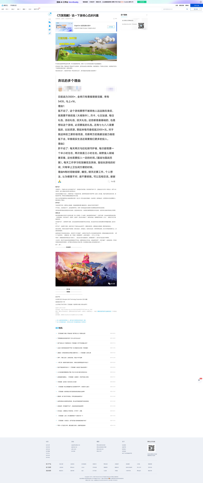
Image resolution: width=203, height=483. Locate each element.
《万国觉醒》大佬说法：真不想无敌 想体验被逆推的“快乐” (72, 420)
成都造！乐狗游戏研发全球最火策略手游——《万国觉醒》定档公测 (74, 352)
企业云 (83, 467)
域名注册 (61, 464)
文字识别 (94, 470)
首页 (3, 9)
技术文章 (48, 445)
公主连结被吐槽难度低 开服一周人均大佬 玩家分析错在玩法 (72, 372)
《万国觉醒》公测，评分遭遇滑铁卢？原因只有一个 (70, 415)
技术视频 (48, 451)
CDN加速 (95, 467)
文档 (177, 5)
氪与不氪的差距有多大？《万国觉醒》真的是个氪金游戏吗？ (73, 367)
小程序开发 (128, 470)
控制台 (187, 5)
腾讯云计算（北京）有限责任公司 (93, 480)
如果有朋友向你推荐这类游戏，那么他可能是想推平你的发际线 (73, 401)
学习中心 (48, 453)
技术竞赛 (73, 451)
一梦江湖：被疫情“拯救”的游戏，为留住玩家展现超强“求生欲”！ (73, 362)
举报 (116, 18)
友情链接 (124, 451)
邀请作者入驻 (74, 447)
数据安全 (61, 470)
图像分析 (117, 467)
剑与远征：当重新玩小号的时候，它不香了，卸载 (70, 411)
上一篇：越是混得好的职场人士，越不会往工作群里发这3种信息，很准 (71, 320)
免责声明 (124, 447)
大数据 (116, 470)
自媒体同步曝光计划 (75, 445)
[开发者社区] (13, 5)
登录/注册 (196, 5)
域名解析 (128, 464)
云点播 (105, 470)
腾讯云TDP (99, 451)
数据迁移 (150, 470)
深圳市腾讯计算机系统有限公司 (86, 478)
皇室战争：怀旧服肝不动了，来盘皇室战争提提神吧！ (71, 406)
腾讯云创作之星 (100, 449)
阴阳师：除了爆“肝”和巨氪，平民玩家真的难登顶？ (70, 396)
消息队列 (94, 464)
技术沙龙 (48, 449)
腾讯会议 (72, 467)
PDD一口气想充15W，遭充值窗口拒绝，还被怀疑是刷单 (71, 425)
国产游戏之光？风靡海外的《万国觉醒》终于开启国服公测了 (73, 343)
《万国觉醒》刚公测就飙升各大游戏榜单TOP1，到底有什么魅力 (73, 386)
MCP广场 (36, 9)
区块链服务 (84, 464)
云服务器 (72, 464)
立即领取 (111, 27)
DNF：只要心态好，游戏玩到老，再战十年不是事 (70, 357)
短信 (82, 470)
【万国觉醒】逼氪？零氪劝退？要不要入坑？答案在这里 (71, 333)
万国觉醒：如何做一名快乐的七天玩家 (67, 382)
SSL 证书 (139, 467)
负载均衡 (72, 470)
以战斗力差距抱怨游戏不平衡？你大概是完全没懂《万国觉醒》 (73, 348)
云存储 (138, 464)
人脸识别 (61, 467)
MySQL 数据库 (129, 467)
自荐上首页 (73, 449)
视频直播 (150, 464)
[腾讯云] (5, 5)
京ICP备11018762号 (113, 480)
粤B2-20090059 (105, 478)
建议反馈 (181, 5)
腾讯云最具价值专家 (101, 445)
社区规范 (124, 445)
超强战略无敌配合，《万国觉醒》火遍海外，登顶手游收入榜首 (73, 377)
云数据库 (117, 464)
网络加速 (106, 464)
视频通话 (106, 467)
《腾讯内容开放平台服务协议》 (104, 311)
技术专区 (48, 457)
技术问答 (48, 447)
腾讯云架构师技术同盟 (101, 447)
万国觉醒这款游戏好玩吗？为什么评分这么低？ (69, 338)
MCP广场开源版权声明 (127, 453)
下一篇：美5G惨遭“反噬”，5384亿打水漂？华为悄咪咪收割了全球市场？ (71, 322)
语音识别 (150, 467)
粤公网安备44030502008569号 (117, 478)
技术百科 (48, 455)
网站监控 (139, 470)
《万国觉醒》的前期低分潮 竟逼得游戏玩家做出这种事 (71, 391)
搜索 (187, 9)
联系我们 (124, 449)
